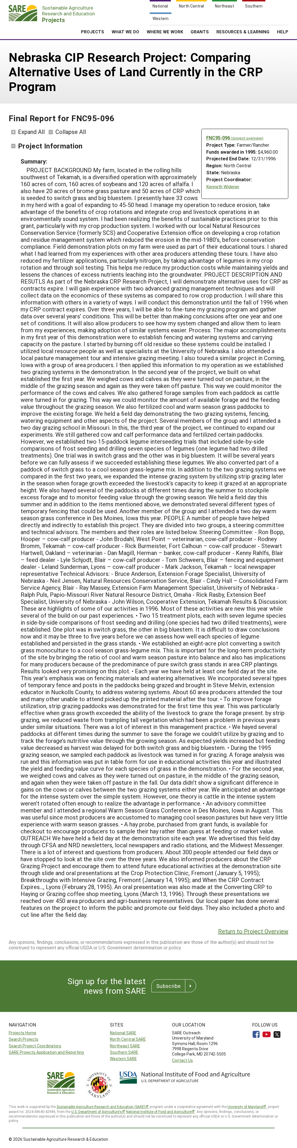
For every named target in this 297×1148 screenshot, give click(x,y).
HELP (282, 32)
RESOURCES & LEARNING (242, 32)
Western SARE (123, 1058)
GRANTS (200, 32)
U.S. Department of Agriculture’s (96, 1111)
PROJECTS (92, 32)
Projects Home (22, 1032)
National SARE (123, 1032)
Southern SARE (124, 1052)
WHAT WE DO (125, 32)
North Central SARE (128, 1039)
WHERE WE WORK (165, 32)
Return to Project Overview (253, 931)
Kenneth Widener (222, 186)
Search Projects (23, 1039)
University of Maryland (245, 1106)
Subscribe (168, 985)
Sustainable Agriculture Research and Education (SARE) (101, 1106)
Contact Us (182, 1060)
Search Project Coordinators (35, 1046)
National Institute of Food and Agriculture (158, 1111)
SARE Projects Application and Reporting (46, 1052)
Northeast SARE (125, 1046)
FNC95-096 (234, 138)
